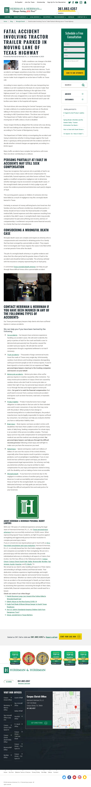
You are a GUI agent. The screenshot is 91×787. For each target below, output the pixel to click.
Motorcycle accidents (15, 374)
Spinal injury (11, 449)
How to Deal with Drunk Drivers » (73, 129)
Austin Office (18, 698)
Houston (18, 564)
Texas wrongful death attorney (25, 267)
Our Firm (7, 17)
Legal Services (34, 17)
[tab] (74, 93)
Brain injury (11, 424)
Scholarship (41, 2)
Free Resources (59, 17)
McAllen (45, 562)
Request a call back (51, 637)
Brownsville (37, 562)
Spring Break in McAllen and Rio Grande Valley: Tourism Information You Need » (73, 122)
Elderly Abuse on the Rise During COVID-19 (22, 602)
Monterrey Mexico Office (7, 707)
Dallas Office (18, 711)
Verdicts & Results (20, 17)
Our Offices (47, 17)
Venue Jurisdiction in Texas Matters (20, 615)
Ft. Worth (28, 564)
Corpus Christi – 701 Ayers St (18, 756)
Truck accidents (13, 355)
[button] (74, 93)
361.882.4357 (67, 8)
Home (5, 21)
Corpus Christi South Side (18, 562)
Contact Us (81, 17)
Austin (12, 564)
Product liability (12, 402)
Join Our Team (29, 2)
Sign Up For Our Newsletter (56, 2)
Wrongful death (12, 474)
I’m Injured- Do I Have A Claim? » (73, 134)
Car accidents (12, 335)
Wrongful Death (20, 21)
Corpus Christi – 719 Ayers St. (18, 746)
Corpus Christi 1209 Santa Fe (7, 727)
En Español (18, 2)
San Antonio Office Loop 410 (7, 717)
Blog (11, 21)
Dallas (30, 562)
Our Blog (71, 17)
